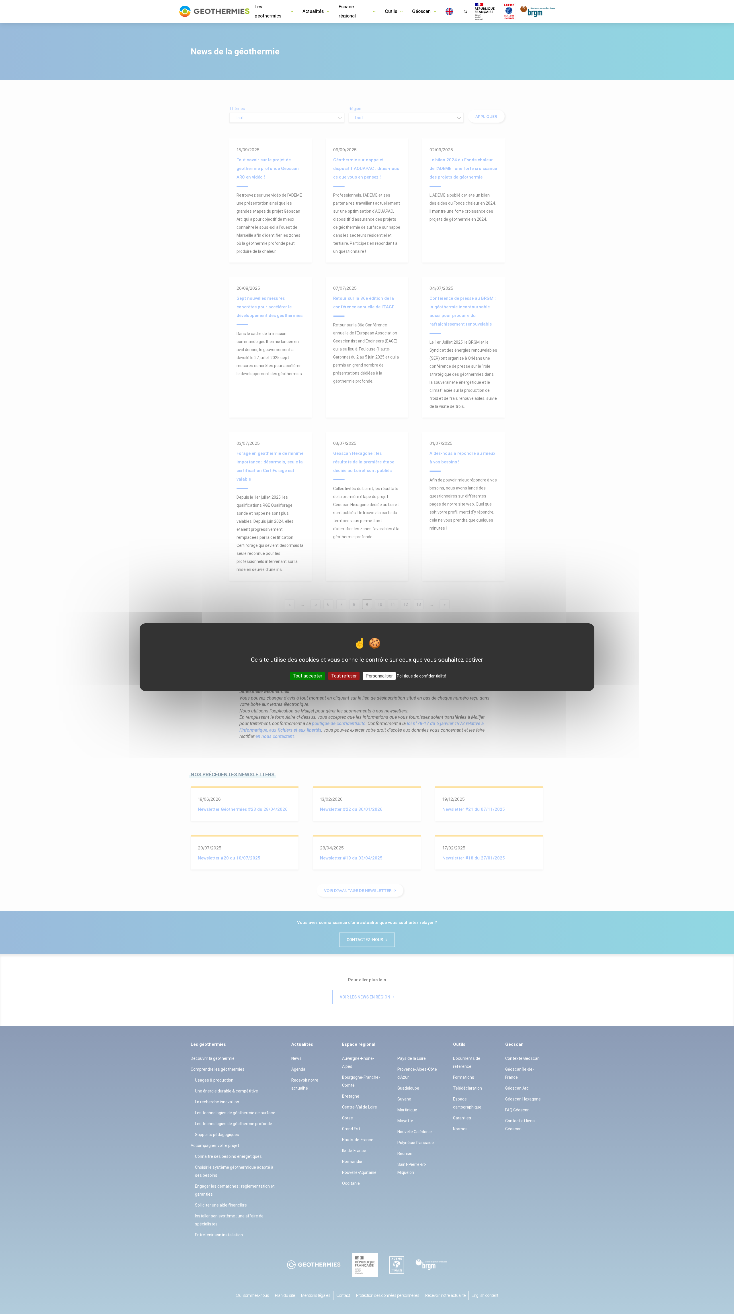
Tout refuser (344, 675)
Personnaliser (379, 675)
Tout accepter (307, 675)
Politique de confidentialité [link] (421, 675)
